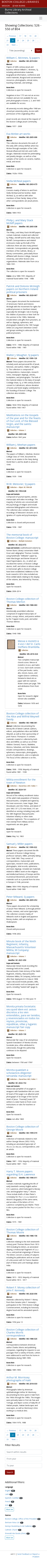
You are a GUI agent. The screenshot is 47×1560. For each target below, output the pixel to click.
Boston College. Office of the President (21, 1519)
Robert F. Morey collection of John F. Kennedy (23, 1289)
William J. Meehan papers (20, 444)
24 (23, 40)
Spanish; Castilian (12, 1498)
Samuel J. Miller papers (19, 843)
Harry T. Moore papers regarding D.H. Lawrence (20, 1173)
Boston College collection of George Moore (22, 1128)
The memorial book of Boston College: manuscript (22, 536)
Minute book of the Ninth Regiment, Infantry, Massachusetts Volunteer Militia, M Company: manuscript (21, 947)
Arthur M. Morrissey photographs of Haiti (18, 1379)
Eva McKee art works (18, 133)
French (8, 1501)
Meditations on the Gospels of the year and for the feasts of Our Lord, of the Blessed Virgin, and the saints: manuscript (23, 421)
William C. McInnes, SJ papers (23, 57)
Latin (7, 1494)
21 (8, 40)
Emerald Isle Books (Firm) (15, 1533)
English (8, 1490)
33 (8, 45)
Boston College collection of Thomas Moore (22, 1231)
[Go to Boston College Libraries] (20, 2)
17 (20, 36)
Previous (11, 36)
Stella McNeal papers (18, 181)
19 (30, 36)
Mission (6, 5)
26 (33, 40)
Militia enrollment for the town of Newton (21, 781)
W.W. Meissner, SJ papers (20, 484)
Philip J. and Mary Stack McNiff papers (19, 222)
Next (15, 45)
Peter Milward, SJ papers (20, 896)
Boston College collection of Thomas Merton (22, 600)
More (8, 1509)
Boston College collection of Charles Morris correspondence (22, 1332)
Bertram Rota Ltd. (12, 1522)
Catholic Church (11, 1530)
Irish (7, 1505)
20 (35, 36)
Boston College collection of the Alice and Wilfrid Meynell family (22, 716)
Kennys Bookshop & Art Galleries (18, 1526)
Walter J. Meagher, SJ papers (22, 355)
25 (28, 40)
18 (25, 36)
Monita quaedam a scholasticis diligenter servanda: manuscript (18, 1072)
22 (13, 40)
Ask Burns (20, 5)
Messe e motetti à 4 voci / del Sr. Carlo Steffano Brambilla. (29, 644)
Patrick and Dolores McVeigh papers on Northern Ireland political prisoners (23, 289)
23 (18, 40)
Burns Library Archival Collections (18, 11)
